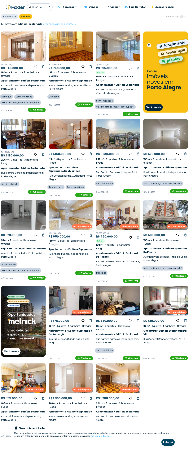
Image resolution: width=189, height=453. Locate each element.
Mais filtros (26, 16)
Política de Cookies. (101, 436)
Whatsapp (38, 110)
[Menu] (179, 7)
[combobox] (69, 24)
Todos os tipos (9, 16)
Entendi (168, 442)
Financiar (113, 7)
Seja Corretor (137, 7)
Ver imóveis (153, 107)
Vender (93, 7)
